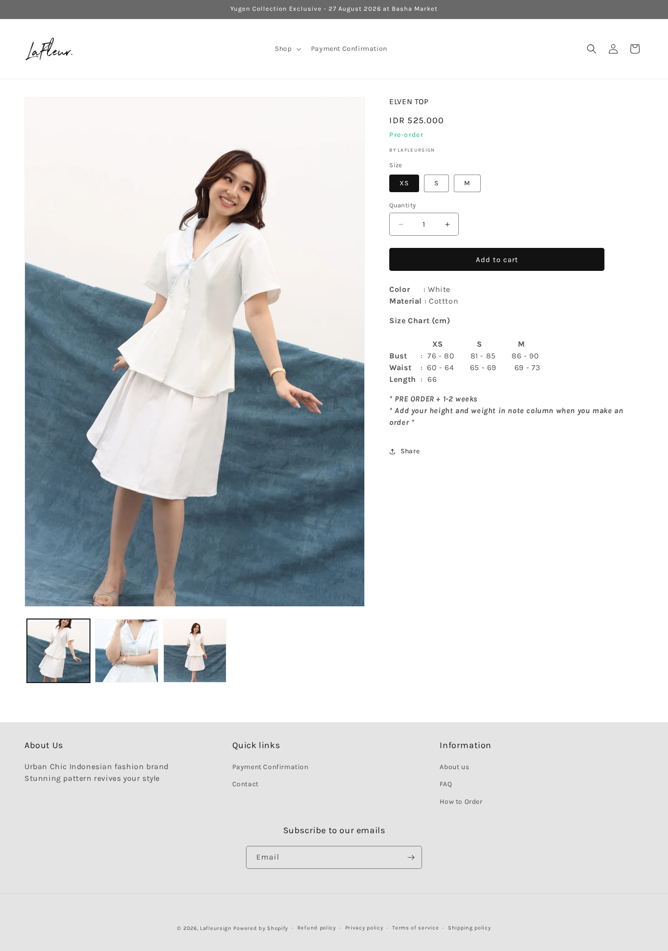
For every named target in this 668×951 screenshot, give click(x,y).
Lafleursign (216, 928)
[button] (287, 49)
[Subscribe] (411, 857)
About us (454, 767)
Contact (245, 784)
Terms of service (415, 928)
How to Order (461, 801)
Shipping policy (469, 928)
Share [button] (410, 451)
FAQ (446, 784)
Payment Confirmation (270, 767)
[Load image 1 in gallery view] (58, 650)
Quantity (402, 205)
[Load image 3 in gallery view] (194, 650)
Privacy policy (364, 928)
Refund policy (316, 928)
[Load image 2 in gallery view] (126, 650)
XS (404, 183)
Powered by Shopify (260, 928)
